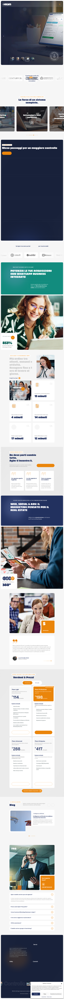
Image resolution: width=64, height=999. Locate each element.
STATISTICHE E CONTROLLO (9, 210)
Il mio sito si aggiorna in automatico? (21, 917)
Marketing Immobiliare (38, 951)
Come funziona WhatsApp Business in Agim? (23, 912)
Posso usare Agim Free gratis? (19, 906)
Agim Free (12, 970)
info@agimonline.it (39, 966)
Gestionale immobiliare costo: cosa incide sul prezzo (41, 816)
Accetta (36, 994)
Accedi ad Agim (13, 972)
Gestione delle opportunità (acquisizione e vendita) (32, 116)
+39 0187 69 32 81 (39, 964)
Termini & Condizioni (24, 993)
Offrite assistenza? (16, 923)
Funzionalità (36, 947)
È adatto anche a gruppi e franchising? (21, 928)
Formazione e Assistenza (38, 953)
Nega (45, 994)
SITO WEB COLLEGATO (11, 232)
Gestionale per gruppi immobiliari (40, 949)
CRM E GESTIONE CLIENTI (12, 168)
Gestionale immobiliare (39, 813)
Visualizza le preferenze (55, 994)
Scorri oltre (3, 334)
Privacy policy (49, 996)
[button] (61, 983)
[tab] (27, 682)
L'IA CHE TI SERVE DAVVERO (13, 187)
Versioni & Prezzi (13, 964)
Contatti (11, 968)
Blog (11, 966)
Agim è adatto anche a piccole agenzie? (21, 894)
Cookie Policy (44, 996)
